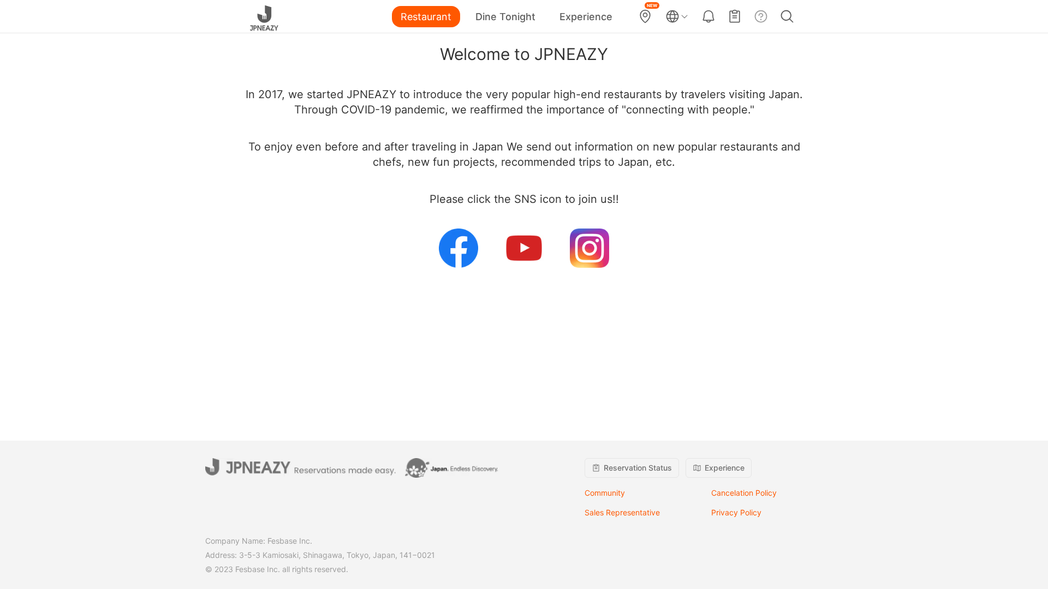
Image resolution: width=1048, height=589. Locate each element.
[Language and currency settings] (676, 16)
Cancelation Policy (744, 492)
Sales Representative (622, 512)
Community (605, 492)
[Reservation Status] (735, 16)
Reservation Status (638, 467)
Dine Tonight (505, 16)
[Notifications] (708, 16)
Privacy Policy (736, 512)
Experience (585, 16)
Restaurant (426, 16)
